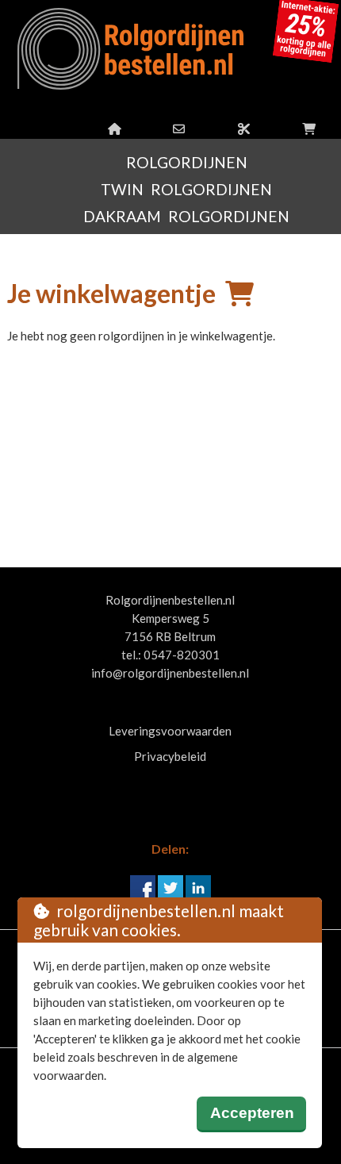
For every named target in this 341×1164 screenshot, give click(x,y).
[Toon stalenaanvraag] (244, 128)
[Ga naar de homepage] (114, 128)
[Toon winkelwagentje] (309, 128)
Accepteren (252, 1112)
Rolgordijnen (186, 162)
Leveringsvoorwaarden (170, 731)
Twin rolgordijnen (186, 189)
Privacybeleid (170, 756)
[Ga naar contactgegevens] (179, 128)
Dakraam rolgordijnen (186, 216)
